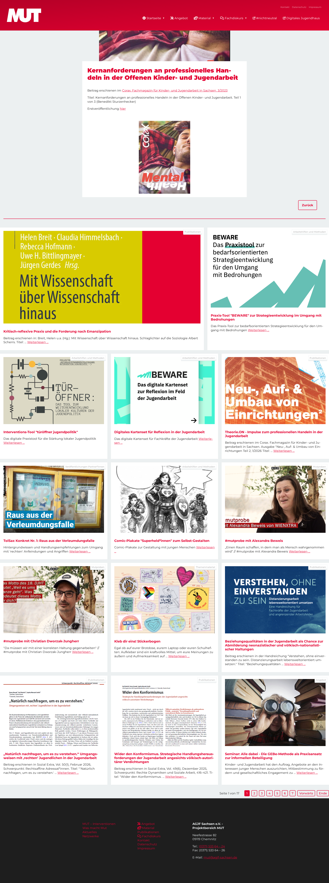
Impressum (315, 7)
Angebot (181, 18)
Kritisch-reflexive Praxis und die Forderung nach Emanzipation (57, 331)
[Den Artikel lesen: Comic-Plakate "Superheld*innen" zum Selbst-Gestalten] (164, 499)
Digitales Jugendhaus (302, 18)
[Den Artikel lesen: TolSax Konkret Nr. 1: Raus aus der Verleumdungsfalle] (53, 499)
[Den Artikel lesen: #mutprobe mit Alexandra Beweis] (275, 499)
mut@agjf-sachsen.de (220, 857)
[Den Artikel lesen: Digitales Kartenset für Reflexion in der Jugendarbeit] (164, 390)
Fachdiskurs (234, 18)
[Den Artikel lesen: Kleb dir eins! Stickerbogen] (164, 599)
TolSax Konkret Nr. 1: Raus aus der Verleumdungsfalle (48, 541)
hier (123, 108)
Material (204, 18)
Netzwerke (90, 836)
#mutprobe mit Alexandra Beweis (254, 541)
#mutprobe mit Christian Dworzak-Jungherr (41, 641)
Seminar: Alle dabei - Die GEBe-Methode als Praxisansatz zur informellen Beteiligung (273, 756)
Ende (323, 793)
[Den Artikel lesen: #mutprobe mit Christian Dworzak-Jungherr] (53, 599)
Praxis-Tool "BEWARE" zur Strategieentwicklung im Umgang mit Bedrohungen (266, 317)
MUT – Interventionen (98, 824)
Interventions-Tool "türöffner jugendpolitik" (40, 432)
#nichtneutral (266, 18)
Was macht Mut (94, 828)
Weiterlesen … (37, 342)
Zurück (307, 205)
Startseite (154, 18)
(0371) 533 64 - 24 (212, 846)
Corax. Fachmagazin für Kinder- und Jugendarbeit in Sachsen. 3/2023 (175, 90)
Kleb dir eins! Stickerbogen (137, 641)
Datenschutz (299, 7)
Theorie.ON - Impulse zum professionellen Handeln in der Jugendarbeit (274, 434)
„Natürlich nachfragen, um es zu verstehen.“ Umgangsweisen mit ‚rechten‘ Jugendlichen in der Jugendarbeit (50, 756)
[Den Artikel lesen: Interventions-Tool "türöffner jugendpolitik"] (53, 390)
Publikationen (148, 832)
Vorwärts (306, 793)
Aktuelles (89, 832)
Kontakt (285, 7)
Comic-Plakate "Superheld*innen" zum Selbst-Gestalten (161, 541)
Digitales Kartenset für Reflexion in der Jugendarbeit (159, 432)
